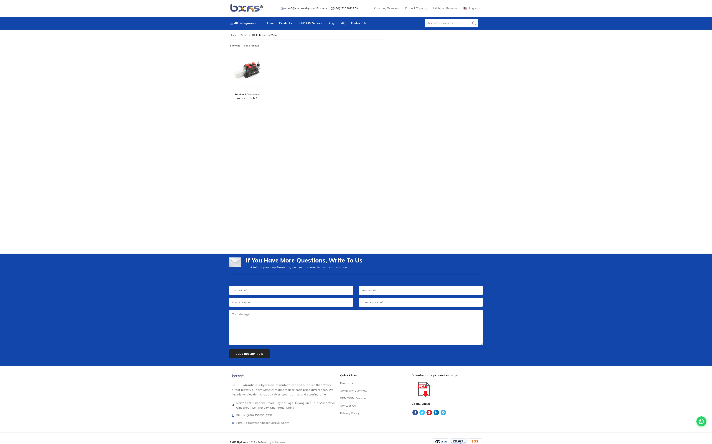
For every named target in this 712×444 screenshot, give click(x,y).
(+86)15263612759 (345, 8)
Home (233, 35)
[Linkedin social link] (436, 412)
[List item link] (284, 415)
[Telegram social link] (443, 412)
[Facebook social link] (415, 412)
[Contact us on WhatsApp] (701, 421)
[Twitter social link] (422, 412)
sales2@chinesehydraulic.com (305, 8)
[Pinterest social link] (429, 412)
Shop (244, 35)
